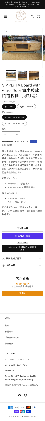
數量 (4, 129)
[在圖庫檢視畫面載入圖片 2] (23, 75)
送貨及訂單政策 (12, 337)
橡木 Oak (9, 106)
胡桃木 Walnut (26, 106)
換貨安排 (9, 343)
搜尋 (7, 325)
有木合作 (18, 416)
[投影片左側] (3, 76)
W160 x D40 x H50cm (14, 117)
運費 (10, 145)
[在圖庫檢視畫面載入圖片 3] (34, 75)
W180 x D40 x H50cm (14, 123)
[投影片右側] (42, 76)
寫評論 (22, 293)
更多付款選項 (22, 243)
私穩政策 (9, 331)
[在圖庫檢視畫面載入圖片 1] (11, 75)
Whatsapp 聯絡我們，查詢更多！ (22, 248)
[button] (5, 16)
